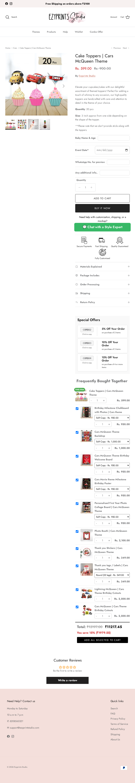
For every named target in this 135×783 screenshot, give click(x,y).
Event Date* (82, 150)
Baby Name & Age (85, 138)
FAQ (113, 713)
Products (51, 31)
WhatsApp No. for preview (90, 162)
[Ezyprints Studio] (67, 17)
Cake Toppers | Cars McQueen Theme (35, 48)
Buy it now (102, 208)
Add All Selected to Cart (102, 640)
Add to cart (102, 198)
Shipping (115, 734)
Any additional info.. (86, 172)
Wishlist (79, 31)
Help (65, 31)
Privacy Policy (118, 718)
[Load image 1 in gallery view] (36, 84)
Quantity (81, 180)
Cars (15, 48)
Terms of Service (119, 724)
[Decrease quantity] (78, 187)
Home (7, 48)
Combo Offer (96, 31)
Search (114, 708)
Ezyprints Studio (87, 76)
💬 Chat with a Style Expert (102, 227)
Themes (36, 31)
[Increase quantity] (92, 187)
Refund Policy (118, 729)
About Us (115, 739)
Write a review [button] (67, 680)
